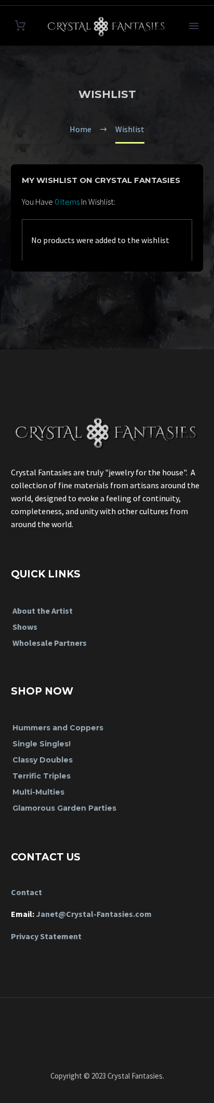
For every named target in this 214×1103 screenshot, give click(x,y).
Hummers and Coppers (57, 727)
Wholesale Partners (49, 643)
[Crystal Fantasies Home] (107, 427)
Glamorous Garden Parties (64, 808)
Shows (24, 626)
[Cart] (20, 25)
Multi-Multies (38, 792)
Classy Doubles (42, 760)
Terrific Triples (41, 776)
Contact (26, 892)
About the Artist (42, 610)
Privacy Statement (46, 936)
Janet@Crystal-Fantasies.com (94, 914)
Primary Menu (193, 26)
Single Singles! (41, 743)
